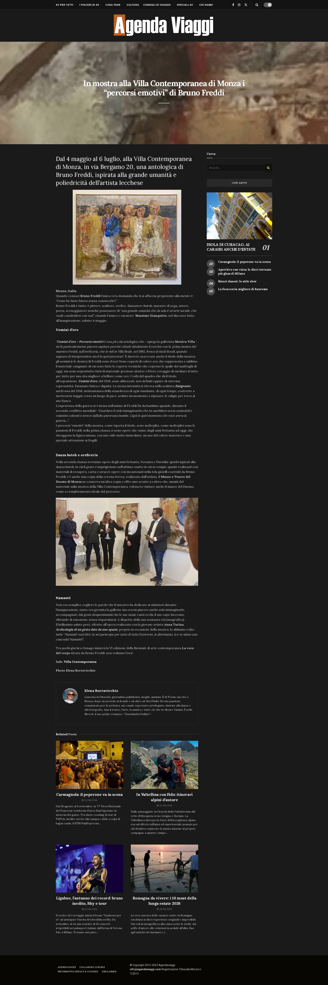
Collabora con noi (92, 967)
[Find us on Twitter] (245, 4)
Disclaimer (109, 971)
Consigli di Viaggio (157, 4)
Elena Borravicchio (101, 690)
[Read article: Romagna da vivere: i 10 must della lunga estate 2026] (164, 869)
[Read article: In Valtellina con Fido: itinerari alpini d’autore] (164, 765)
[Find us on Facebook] (233, 4)
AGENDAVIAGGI (67, 967)
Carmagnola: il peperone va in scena (89, 794)
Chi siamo (206, 4)
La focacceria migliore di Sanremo (243, 289)
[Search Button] (256, 4)
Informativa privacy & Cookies (78, 971)
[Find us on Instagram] (239, 4)
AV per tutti (64, 4)
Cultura (133, 4)
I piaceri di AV (89, 4)
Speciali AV (185, 4)
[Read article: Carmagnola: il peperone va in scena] (89, 765)
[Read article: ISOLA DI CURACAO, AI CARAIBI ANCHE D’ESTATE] (239, 215)
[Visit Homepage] (164, 25)
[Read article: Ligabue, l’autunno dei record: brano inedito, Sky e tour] (89, 869)
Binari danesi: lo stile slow (237, 281)
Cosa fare (113, 4)
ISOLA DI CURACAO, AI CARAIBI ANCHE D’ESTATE (231, 247)
